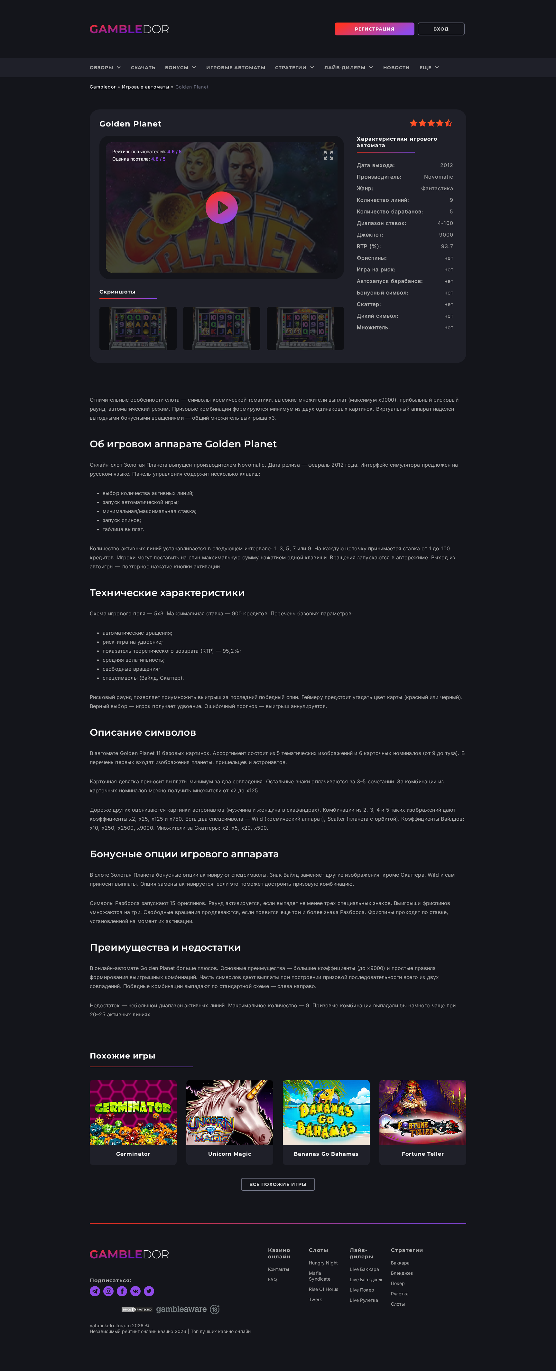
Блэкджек (402, 1273)
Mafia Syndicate (319, 1276)
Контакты (278, 1269)
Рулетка (400, 1293)
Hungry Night (323, 1262)
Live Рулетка (364, 1300)
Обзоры (101, 67)
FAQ (272, 1279)
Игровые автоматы (235, 67)
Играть (133, 1112)
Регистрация (374, 29)
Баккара (400, 1262)
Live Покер (362, 1289)
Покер (398, 1283)
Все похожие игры (278, 1184)
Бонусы (177, 67)
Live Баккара (364, 1269)
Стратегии (291, 67)
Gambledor (103, 86)
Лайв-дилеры (345, 67)
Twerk (315, 1299)
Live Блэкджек (366, 1279)
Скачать (143, 67)
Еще (425, 67)
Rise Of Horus (323, 1289)
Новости (396, 67)
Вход (441, 29)
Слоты (398, 1304)
